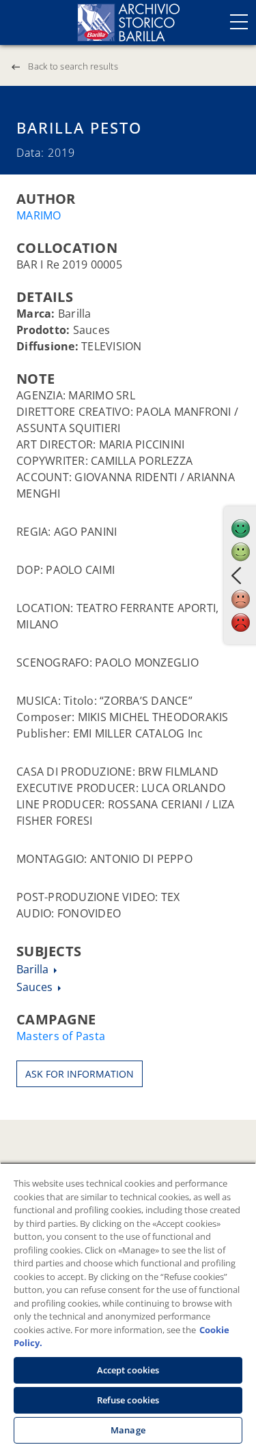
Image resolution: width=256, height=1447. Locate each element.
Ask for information (79, 1073)
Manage (128, 1430)
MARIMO (38, 215)
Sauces (35, 986)
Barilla (33, 969)
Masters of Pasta (60, 1036)
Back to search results (73, 66)
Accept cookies (128, 1370)
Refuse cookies (128, 1400)
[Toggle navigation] (239, 22)
